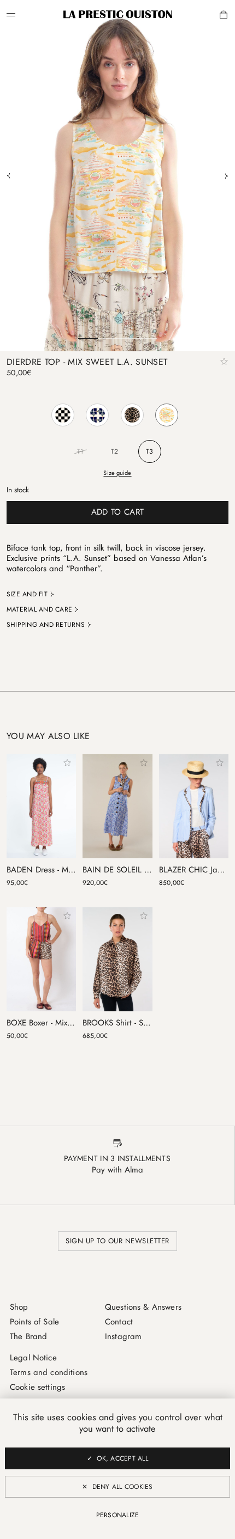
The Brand (28, 1336)
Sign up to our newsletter (117, 1241)
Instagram (123, 1336)
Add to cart (117, 512)
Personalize (117, 1515)
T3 (149, 451)
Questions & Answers (143, 1307)
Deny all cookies (122, 1487)
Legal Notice (33, 1358)
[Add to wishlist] (224, 361)
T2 (114, 451)
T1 (80, 451)
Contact (119, 1322)
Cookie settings (37, 1387)
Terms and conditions (48, 1372)
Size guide (117, 472)
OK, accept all (122, 1458)
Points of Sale (34, 1322)
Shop (19, 1307)
